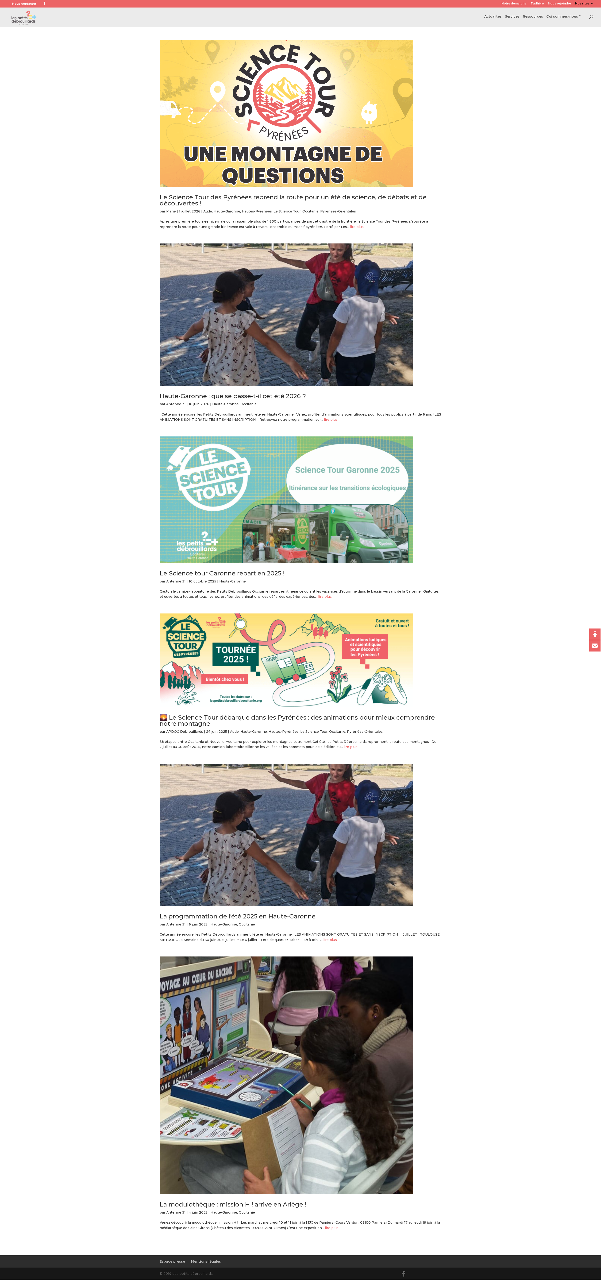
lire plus (357, 227)
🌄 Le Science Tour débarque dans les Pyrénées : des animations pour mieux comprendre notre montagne (297, 720)
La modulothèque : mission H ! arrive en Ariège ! (233, 1204)
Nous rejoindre (559, 3)
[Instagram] (65, 4)
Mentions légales (206, 1261)
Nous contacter (24, 3)
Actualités (493, 17)
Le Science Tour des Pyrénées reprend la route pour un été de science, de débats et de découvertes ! (293, 200)
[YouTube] (58, 4)
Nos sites (582, 3)
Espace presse (172, 1261)
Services (512, 17)
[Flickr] (51, 4)
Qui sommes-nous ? (563, 17)
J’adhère (537, 3)
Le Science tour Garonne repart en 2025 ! (222, 573)
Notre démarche (513, 3)
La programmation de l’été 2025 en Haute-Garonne (238, 916)
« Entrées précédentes (179, 1247)
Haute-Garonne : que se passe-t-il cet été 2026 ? (233, 396)
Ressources (533, 17)
